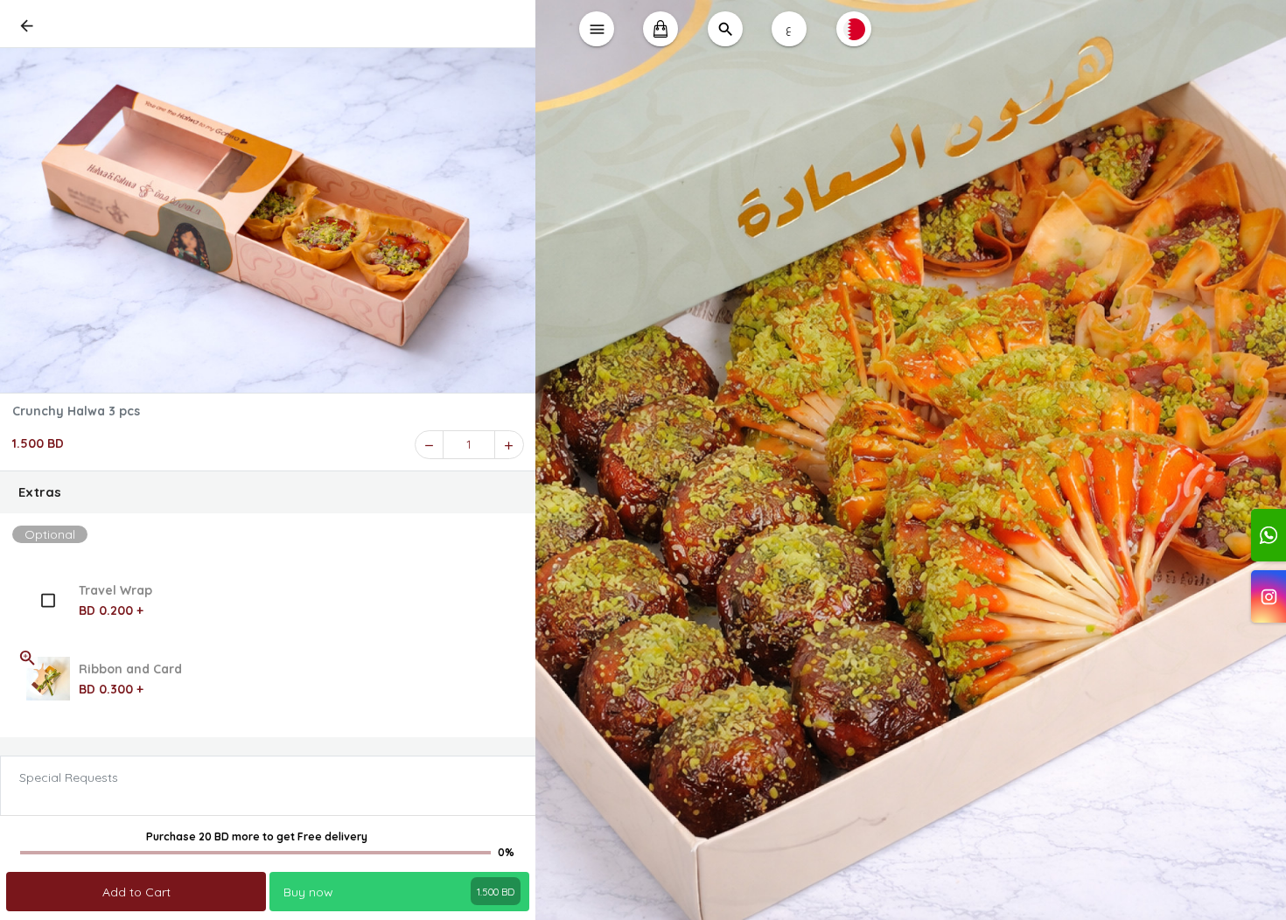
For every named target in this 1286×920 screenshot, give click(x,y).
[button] (268, 492)
